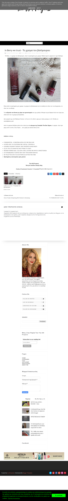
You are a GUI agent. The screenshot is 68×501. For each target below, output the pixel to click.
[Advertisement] (34, 28)
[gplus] (59, 473)
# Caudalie (11, 173)
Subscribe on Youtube (30, 305)
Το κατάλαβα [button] (58, 495)
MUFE (46, 53)
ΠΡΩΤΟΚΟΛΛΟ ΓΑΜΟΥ (38, 417)
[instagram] (62, 473)
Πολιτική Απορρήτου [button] (14, 498)
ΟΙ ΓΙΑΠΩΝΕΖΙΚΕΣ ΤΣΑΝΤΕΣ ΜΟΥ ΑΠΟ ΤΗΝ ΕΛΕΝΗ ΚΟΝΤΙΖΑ (21, 152)
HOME (24, 358)
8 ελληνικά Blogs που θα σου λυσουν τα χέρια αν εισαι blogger (38, 411)
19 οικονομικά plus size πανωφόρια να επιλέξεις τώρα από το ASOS (38, 425)
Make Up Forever (40, 53)
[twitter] (50, 473)
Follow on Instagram (29, 309)
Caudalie (29, 53)
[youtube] (53, 473)
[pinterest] (65, 473)
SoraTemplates (11, 473)
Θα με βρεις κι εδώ (40, 399)
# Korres (18, 173)
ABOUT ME (25, 365)
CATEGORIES (25, 359)
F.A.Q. (23, 360)
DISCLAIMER (25, 362)
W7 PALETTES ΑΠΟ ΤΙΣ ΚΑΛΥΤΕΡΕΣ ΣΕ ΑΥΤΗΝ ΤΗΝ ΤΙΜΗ (20, 154)
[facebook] (56, 473)
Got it (39, 8)
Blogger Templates (27, 473)
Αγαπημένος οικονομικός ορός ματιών (15, 156)
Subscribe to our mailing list (31, 339)
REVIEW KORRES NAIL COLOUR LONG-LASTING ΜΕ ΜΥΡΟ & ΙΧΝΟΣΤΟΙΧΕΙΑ (25, 150)
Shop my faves (26, 363)
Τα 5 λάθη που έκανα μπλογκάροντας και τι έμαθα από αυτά (37, 433)
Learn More (31, 8)
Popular (28, 399)
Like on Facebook (28, 302)
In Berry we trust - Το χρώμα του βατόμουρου (12, 186)
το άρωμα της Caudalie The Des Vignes (40, 125)
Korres (33, 53)
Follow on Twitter (28, 298)
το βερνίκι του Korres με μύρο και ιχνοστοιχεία (19, 112)
